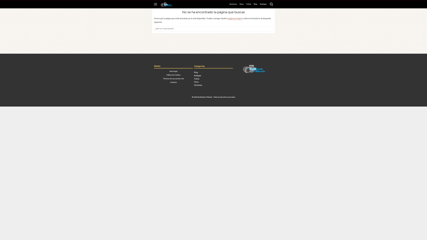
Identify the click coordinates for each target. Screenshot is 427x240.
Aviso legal (173, 71)
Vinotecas (233, 4)
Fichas (248, 4)
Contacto (173, 82)
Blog (255, 4)
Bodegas (263, 4)
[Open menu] (155, 4)
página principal (235, 18)
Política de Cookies (173, 75)
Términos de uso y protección (173, 79)
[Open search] (271, 4)
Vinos (242, 4)
